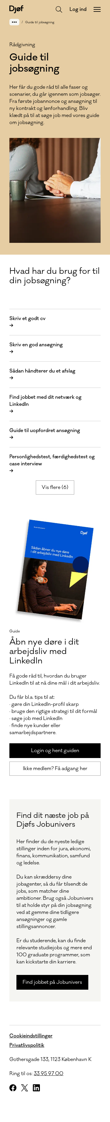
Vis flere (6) (55, 487)
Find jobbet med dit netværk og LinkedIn (45, 404)
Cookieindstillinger (31, 1036)
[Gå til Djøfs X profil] (24, 1087)
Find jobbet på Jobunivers (52, 982)
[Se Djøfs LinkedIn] (36, 1087)
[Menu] (97, 9)
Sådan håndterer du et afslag (42, 374)
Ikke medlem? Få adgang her (55, 768)
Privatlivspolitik (26, 1045)
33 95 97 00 (48, 1073)
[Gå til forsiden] (16, 9)
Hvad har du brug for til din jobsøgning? (54, 276)
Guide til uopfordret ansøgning (44, 434)
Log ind (78, 9)
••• (14, 22)
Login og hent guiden (55, 750)
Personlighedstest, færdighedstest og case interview (52, 464)
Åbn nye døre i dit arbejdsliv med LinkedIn (44, 651)
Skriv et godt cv (27, 322)
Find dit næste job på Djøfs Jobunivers (52, 820)
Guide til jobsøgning (39, 22)
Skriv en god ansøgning (36, 348)
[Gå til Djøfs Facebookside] (12, 1087)
